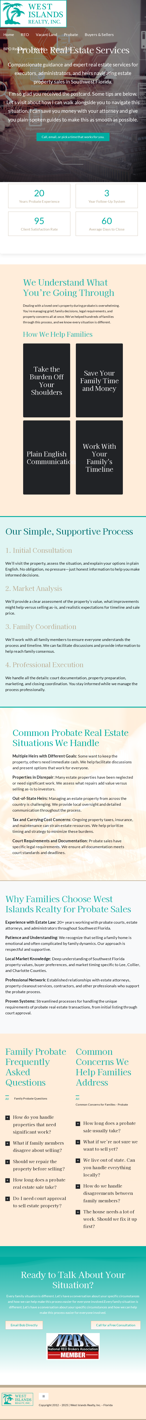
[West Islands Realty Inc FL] (17, 1394)
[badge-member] (73, 1334)
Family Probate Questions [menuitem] (30, 1098)
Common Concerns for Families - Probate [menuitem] (102, 1104)
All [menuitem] (7, 1098)
